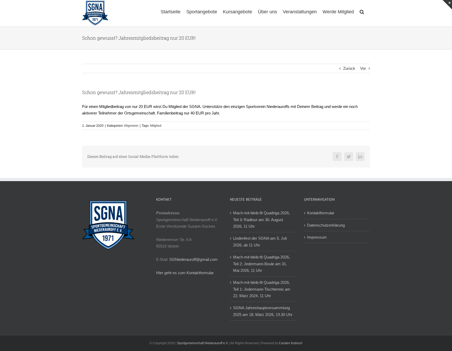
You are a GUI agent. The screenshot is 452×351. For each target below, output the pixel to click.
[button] (362, 11)
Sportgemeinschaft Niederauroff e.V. (202, 343)
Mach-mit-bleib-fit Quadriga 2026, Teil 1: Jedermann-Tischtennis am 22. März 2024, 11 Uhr (261, 289)
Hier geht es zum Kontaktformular (185, 273)
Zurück (349, 68)
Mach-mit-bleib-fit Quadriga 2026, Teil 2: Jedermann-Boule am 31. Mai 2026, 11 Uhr (261, 264)
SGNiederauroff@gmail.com (193, 259)
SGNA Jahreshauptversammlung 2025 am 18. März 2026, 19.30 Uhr (262, 311)
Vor (363, 68)
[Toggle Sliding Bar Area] (447, 4)
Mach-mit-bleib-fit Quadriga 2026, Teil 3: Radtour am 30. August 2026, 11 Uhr (261, 219)
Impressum (317, 237)
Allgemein (131, 126)
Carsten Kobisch (290, 343)
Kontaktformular (320, 213)
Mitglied (155, 126)
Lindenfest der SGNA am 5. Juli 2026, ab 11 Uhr (260, 241)
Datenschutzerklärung (326, 225)
